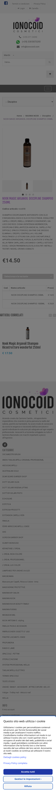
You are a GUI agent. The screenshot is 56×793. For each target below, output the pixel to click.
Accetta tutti (28, 771)
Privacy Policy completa (15, 763)
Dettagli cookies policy (14, 757)
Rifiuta (28, 786)
